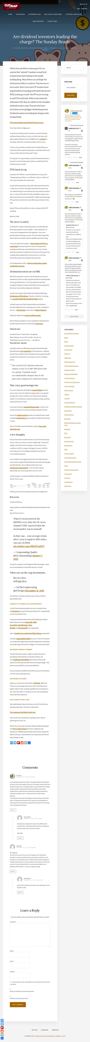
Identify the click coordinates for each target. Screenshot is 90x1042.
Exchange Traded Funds (38, 48)
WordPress (58, 1036)
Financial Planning (69, 378)
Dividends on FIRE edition (19, 296)
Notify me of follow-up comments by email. (22, 991)
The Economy (68, 474)
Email (12, 961)
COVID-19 (67, 354)
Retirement (67, 437)
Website (12, 971)
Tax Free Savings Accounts (71, 470)
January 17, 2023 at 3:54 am (33, 880)
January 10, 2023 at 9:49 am (26, 847)
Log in (63, 1036)
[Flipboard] (2, 1027)
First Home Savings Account (72, 382)
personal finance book (31, 407)
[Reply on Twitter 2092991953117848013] (66, 202)
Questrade (15, 611)
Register (84, 8)
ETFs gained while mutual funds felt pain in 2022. (27, 123)
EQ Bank (37, 683)
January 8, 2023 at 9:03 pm (26, 776)
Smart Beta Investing (70, 457)
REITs (65, 433)
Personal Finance (69, 415)
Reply (13, 810)
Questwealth (22, 628)
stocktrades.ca (21, 418)
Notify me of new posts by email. (19, 998)
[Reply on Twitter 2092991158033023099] (66, 310)
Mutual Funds (68, 410)
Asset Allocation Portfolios (71, 333)
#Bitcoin (71, 194)
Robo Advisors (68, 445)
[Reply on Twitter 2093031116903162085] (66, 157)
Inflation (66, 394)
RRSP (65, 449)
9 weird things (37, 390)
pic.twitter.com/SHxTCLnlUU (28, 546)
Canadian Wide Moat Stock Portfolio (25, 299)
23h (69, 130)
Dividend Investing (20, 48)
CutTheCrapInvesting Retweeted (76, 125)
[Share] (2, 1038)
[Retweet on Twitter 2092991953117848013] (69, 202)
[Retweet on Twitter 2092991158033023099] (69, 310)
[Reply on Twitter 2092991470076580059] (66, 182)
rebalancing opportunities (19, 468)
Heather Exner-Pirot (73, 128)
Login (79, 8)
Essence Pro (38, 1036)
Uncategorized (68, 482)
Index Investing (68, 390)
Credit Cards (67, 358)
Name (12, 951)
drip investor (21, 310)
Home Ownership (69, 386)
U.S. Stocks (67, 478)
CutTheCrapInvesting (73, 165)
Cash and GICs (68, 350)
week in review (22, 415)
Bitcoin (66, 337)
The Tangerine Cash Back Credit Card (22, 712)
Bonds (66, 341)
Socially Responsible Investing (72, 462)
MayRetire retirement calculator (73, 406)
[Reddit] (2, 1031)
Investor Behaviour (69, 402)
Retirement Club (68, 441)
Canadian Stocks (68, 345)
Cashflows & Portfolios (21, 660)
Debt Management (69, 362)
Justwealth (29, 622)
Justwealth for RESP (23, 639)
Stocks (66, 466)
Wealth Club (67, 486)
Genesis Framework (49, 1036)
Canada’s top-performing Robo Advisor (28, 633)
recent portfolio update (32, 315)
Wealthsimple (23, 625)
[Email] (2, 1034)
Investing (67, 398)
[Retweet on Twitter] (69, 125)
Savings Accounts (69, 453)
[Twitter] (2, 1024)
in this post (39, 324)
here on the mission (20, 729)
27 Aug (69, 167)
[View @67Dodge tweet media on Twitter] (73, 199)
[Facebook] (2, 1020)
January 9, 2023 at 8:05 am (33, 818)
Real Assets (67, 419)
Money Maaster (41, 310)
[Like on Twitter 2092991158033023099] (72, 310)
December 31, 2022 (34, 590)
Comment (13, 922)
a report (42, 139)
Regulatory (67, 429)
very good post (26, 351)
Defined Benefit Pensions (71, 366)
